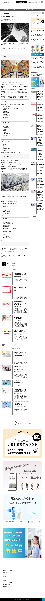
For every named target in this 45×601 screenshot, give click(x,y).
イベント (10, 5)
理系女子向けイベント (7, 570)
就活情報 (22, 5)
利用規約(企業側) (6, 584)
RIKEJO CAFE (5, 9)
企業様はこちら (6, 576)
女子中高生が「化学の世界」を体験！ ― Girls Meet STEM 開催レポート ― (40, 94)
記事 (10, 20)
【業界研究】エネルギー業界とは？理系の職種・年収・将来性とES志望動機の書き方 (40, 182)
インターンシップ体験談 (41, 6)
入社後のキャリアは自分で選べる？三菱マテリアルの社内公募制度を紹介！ (20, 275)
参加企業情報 (5, 572)
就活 (19, 9)
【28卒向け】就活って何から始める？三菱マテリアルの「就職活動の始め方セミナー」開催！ (20, 332)
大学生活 (28, 5)
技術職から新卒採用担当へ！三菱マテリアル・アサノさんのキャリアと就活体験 (20, 303)
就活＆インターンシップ (8, 561)
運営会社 (5, 586)
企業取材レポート (17, 6)
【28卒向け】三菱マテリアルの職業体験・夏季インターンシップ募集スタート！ (20, 317)
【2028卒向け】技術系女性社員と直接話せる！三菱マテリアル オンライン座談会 (40, 195)
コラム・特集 (34, 6)
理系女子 (5, 20)
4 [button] (13, 344)
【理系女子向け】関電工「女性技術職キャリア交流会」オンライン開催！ (40, 140)
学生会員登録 (5, 574)
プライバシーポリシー (7, 582)
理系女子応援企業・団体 (4, 6)
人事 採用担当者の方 (33, 2)
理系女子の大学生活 (7, 567)
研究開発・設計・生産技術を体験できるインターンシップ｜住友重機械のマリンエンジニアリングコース (40, 153)
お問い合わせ (5, 580)
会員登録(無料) (21, 2)
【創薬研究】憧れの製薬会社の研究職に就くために (20, 381)
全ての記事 (13, 9)
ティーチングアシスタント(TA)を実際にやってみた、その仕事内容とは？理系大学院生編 (20, 405)
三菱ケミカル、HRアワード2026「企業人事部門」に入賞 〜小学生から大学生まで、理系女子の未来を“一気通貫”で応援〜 (40, 168)
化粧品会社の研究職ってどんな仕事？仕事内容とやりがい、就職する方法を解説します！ (20, 354)
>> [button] (39, 220)
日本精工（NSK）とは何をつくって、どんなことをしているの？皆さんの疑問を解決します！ (20, 368)
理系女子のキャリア (7, 565)
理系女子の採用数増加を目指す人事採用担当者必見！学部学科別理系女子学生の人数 (20, 390)
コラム (8, 20)
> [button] (23, 344)
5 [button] (37, 218)
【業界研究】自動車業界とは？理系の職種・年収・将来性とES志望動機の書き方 (40, 207)
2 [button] (6, 344)
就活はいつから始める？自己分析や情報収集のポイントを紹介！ (20, 289)
